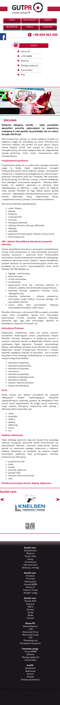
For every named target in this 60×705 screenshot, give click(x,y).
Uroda (30, 612)
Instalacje (30, 575)
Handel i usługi (30, 592)
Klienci (48, 19)
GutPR (30, 665)
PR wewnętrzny (31, 640)
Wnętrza (30, 553)
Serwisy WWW (30, 584)
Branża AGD (30, 600)
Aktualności (30, 19)
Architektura (30, 562)
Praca (30, 26)
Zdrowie (30, 609)
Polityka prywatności (30, 679)
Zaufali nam (30, 547)
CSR (30, 637)
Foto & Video (30, 660)
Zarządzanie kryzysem (30, 643)
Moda (30, 615)
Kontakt (48, 26)
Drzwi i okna (30, 556)
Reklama (30, 654)
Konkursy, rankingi (30, 567)
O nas (12, 19)
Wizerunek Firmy (30, 632)
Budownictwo (30, 550)
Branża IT (30, 587)
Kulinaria (30, 603)
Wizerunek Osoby (30, 634)
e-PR (30, 629)
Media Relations (30, 626)
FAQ (23, 74)
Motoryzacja (30, 581)
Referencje (12, 26)
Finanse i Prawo (30, 590)
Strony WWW (30, 651)
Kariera (30, 673)
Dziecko (30, 618)
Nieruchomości (31, 564)
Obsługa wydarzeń (29, 65)
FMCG (30, 606)
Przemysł (30, 578)
